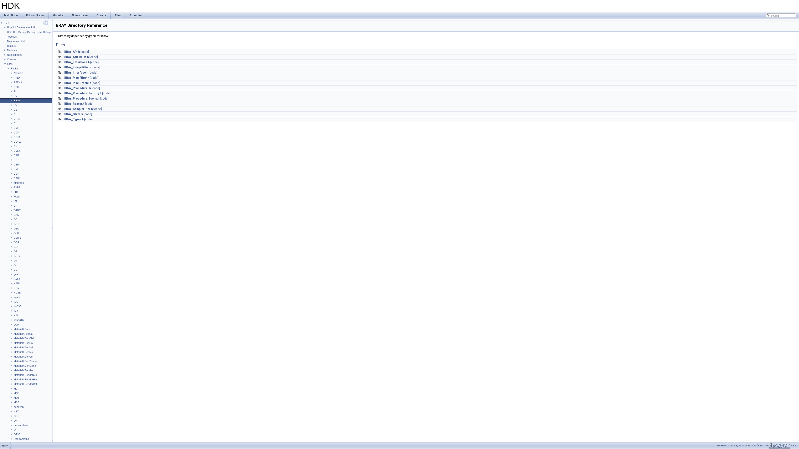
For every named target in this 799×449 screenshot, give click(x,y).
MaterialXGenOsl (23, 356)
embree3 (19, 182)
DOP (16, 173)
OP (15, 429)
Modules (12, 50)
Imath (17, 297)
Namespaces (14, 54)
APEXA (18, 82)
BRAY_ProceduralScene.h (81, 98)
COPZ (17, 141)
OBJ (16, 416)
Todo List (12, 36)
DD (15, 160)
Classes (11, 59)
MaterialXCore (22, 329)
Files (9, 64)
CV (15, 146)
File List (14, 68)
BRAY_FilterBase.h (77, 62)
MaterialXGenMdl (23, 347)
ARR (16, 86)
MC (16, 388)
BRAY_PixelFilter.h (76, 77)
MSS (16, 402)
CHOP (17, 118)
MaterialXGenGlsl (24, 338)
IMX (16, 311)
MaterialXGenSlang (25, 365)
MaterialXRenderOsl (25, 384)
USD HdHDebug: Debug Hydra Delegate (30, 32)
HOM (17, 288)
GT (15, 260)
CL (15, 123)
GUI (16, 269)
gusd (16, 274)
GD (15, 219)
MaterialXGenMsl (23, 352)
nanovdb (19, 407)
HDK (6, 22)
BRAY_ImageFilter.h (77, 67)
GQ (15, 246)
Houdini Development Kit (21, 27)
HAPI (17, 283)
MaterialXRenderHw (25, 379)
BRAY (17, 100)
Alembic (18, 73)
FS (15, 201)
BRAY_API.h (72, 51)
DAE (16, 155)
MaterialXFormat (23, 333)
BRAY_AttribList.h (76, 57)
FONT (17, 196)
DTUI (17, 178)
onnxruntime (21, 425)
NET (16, 411)
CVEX (17, 150)
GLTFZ (17, 237)
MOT (16, 397)
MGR (17, 393)
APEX (17, 77)
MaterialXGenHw (23, 343)
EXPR (17, 187)
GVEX (17, 279)
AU (15, 91)
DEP (16, 164)
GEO (16, 228)
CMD (17, 128)
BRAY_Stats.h (73, 114)
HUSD (17, 292)
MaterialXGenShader (26, 361)
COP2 (17, 137)
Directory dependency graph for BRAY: (83, 36)
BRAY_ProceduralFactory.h (83, 93)
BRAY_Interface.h (76, 72)
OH (15, 420)
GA (15, 205)
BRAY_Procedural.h (77, 88)
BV (15, 105)
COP (16, 132)
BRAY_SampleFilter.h (78, 109)
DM (16, 169)
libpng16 (19, 320)
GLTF (17, 233)
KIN (16, 315)
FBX (16, 192)
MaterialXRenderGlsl (25, 375)
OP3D (17, 434)
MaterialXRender (23, 370)
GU (15, 265)
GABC (17, 210)
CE (15, 109)
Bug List (11, 45)
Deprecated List (16, 41)
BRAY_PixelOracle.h (77, 83)
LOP (16, 324)
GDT (16, 224)
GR (15, 251)
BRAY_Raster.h (74, 103)
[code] (85, 51)
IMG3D (18, 306)
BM (15, 96)
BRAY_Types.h (74, 119)
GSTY (17, 256)
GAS (16, 214)
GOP (16, 242)
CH (15, 114)
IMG (16, 301)
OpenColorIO (21, 439)
